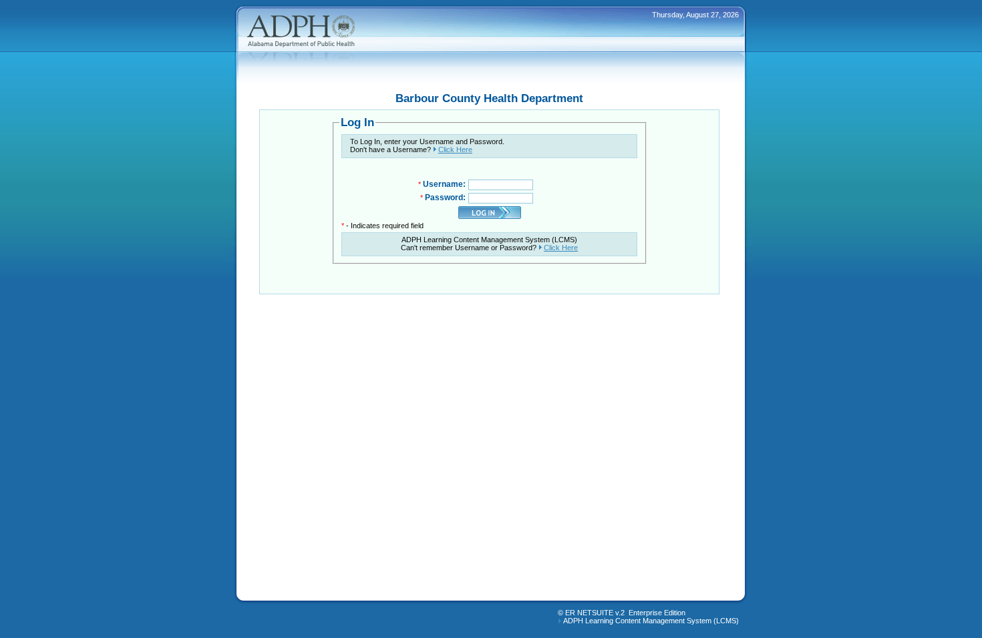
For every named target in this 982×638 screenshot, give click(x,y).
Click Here (455, 149)
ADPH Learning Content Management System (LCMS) (651, 621)
